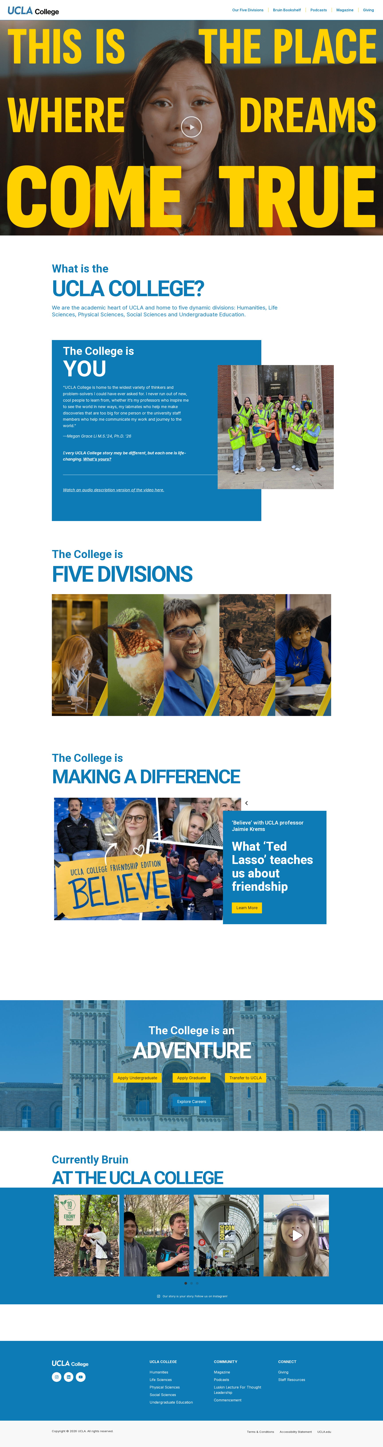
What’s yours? (97, 459)
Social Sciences (163, 1395)
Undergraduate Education (171, 1402)
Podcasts (319, 10)
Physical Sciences (165, 1387)
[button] (191, 128)
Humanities (159, 1372)
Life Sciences (161, 1379)
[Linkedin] (68, 1377)
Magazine (345, 10)
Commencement (227, 1400)
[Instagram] (56, 1377)
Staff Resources (291, 1379)
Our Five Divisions (248, 10)
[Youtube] (80, 1377)
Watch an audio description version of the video (108, 490)
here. (159, 490)
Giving (368, 10)
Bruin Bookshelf (287, 10)
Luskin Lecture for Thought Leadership (237, 1390)
